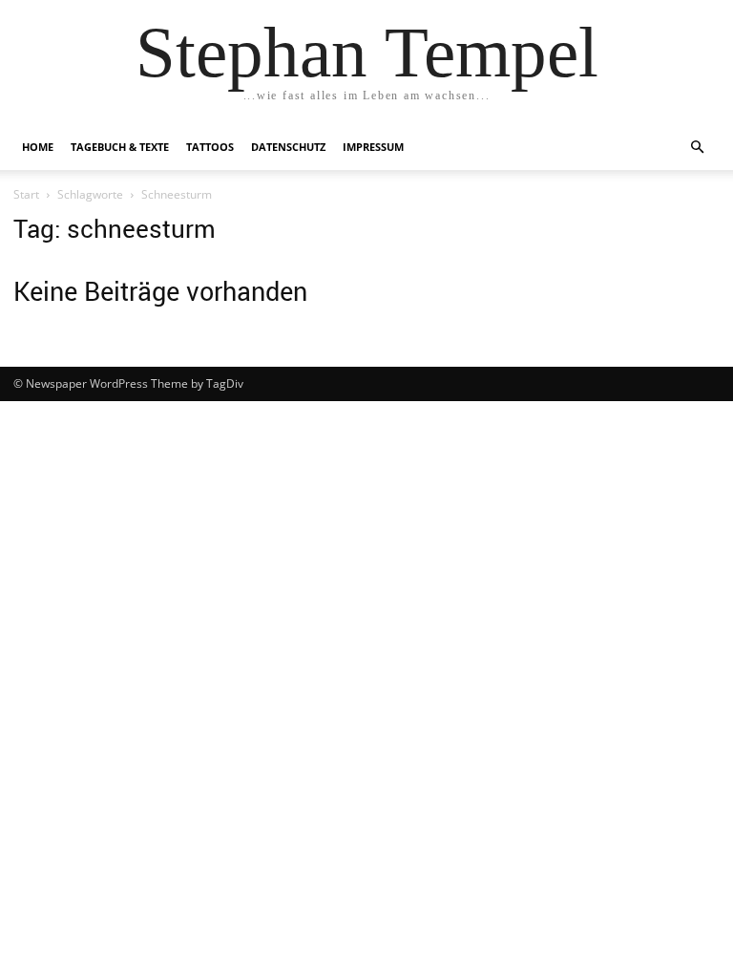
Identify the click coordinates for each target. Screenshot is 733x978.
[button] (697, 147)
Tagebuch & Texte (120, 146)
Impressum (373, 146)
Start (26, 194)
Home (37, 146)
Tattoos (210, 146)
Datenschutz (288, 146)
